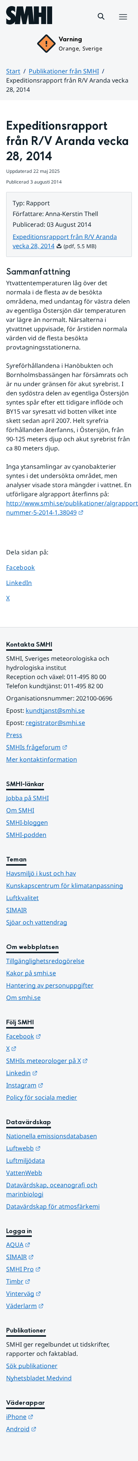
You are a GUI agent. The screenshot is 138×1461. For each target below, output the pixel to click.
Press (14, 735)
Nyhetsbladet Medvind (39, 1378)
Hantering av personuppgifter (50, 985)
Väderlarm (62, 1305)
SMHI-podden (26, 834)
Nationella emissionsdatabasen (51, 1136)
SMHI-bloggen (27, 822)
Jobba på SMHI (27, 798)
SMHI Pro (61, 1268)
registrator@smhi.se (55, 722)
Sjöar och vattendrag (36, 922)
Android (59, 1428)
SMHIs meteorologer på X (69, 1060)
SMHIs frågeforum (69, 747)
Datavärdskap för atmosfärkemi (53, 1206)
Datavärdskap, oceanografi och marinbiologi (51, 1189)
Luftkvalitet (22, 898)
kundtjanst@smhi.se (55, 710)
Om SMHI (20, 810)
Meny (122, 25)
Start (13, 71)
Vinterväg (61, 1293)
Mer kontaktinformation (41, 759)
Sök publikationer (32, 1366)
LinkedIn (26, 582)
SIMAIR (16, 910)
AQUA (55, 1244)
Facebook (26, 567)
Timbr (55, 1281)
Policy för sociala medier (41, 1097)
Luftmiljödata (25, 1160)
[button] (101, 16)
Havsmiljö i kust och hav (41, 873)
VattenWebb (24, 1172)
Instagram (62, 1085)
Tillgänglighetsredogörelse (45, 961)
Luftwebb (61, 1148)
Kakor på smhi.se (31, 973)
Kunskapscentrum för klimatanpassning (64, 885)
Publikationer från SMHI (64, 71)
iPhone (57, 1416)
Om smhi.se (23, 997)
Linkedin (59, 1072)
